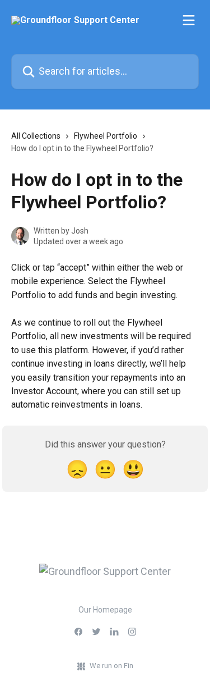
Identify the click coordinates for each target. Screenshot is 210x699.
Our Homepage (105, 609)
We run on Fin (111, 665)
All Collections (35, 135)
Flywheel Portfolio (105, 135)
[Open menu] (189, 20)
